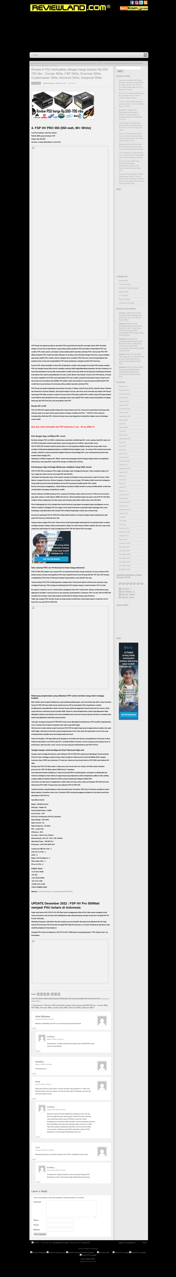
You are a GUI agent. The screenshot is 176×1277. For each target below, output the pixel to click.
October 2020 (123, 412)
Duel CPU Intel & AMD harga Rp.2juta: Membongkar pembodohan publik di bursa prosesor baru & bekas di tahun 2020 (70, 1000)
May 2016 (122, 524)
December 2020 (124, 409)
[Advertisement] (90, 32)
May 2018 (122, 446)
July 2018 (122, 442)
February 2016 (124, 528)
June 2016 (122, 521)
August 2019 (123, 427)
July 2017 (122, 476)
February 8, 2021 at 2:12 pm (44, 1019)
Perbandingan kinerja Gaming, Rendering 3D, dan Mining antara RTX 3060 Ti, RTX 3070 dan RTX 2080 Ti (130, 126)
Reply (34, 1028)
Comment (37, 1202)
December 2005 (124, 554)
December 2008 (124, 543)
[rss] (146, 4)
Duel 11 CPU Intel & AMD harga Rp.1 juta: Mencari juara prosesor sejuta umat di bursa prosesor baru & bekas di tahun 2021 (131, 137)
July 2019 (122, 431)
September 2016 (125, 510)
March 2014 (123, 539)
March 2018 (123, 454)
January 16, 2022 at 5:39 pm (44, 1150)
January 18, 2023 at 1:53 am (56, 1109)
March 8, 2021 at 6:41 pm (43, 1064)
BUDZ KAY (86, 1243)
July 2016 (122, 517)
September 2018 (125, 439)
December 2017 (124, 461)
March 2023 (123, 386)
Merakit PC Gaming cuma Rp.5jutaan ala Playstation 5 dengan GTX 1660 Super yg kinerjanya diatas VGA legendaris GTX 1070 (130, 114)
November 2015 (124, 532)
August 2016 (123, 513)
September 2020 (125, 416)
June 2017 (122, 480)
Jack (37, 1147)
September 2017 (125, 468)
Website (36, 1230)
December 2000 (124, 569)
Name (36, 1220)
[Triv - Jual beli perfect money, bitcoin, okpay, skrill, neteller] (51, 563)
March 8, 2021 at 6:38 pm (55, 1039)
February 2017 (124, 495)
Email (36, 1225)
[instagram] (137, 4)
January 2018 (124, 457)
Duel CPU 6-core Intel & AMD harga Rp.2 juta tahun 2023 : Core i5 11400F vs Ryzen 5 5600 (131, 95)
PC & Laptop (50, 63)
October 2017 (123, 465)
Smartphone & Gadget (127, 303)
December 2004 (124, 558)
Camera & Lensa (125, 284)
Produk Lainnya (124, 299)
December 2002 (124, 566)
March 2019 (123, 435)
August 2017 (123, 472)
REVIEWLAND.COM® (60, 1243)
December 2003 (124, 562)
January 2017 (124, 498)
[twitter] (141, 4)
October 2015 (123, 536)
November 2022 (124, 394)
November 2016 (124, 502)
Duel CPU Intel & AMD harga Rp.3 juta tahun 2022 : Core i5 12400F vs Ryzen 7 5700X (131, 104)
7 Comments (72, 83)
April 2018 (122, 450)
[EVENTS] (131, 1243)
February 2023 (124, 390)
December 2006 (124, 551)
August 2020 (123, 420)
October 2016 (123, 506)
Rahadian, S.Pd (124, 313)
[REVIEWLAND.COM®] (88, 7)
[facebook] (132, 4)
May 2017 (122, 483)
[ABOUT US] (122, 1243)
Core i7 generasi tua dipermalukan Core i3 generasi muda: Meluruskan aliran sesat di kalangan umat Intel (131, 155)
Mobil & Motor (124, 292)
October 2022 (123, 398)
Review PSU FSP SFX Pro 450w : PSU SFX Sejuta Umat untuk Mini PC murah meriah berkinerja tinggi (131, 147)
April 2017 (122, 487)
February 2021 (124, 401)
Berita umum (123, 281)
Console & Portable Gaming (129, 288)
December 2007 (124, 547)
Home (35, 55)
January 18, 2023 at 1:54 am (56, 1170)
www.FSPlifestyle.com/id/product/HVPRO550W (56, 891)
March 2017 (123, 491)
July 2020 (122, 424)
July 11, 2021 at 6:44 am (43, 1084)
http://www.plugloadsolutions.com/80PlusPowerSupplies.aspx (62, 449)
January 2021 (124, 405)
